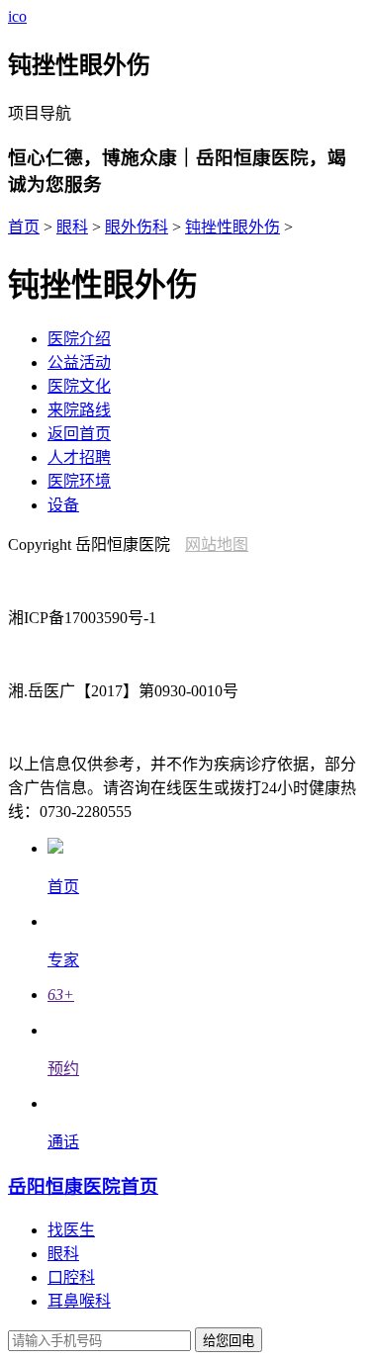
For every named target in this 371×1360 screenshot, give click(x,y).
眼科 (72, 227)
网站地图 (216, 544)
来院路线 (79, 410)
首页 (24, 227)
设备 (63, 505)
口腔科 (71, 1277)
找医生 (71, 1230)
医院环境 (79, 481)
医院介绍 (79, 338)
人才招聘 (79, 457)
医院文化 (79, 386)
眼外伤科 (136, 227)
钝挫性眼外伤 (232, 227)
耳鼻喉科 (79, 1301)
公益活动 (79, 362)
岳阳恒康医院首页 (83, 1186)
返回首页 (79, 433)
